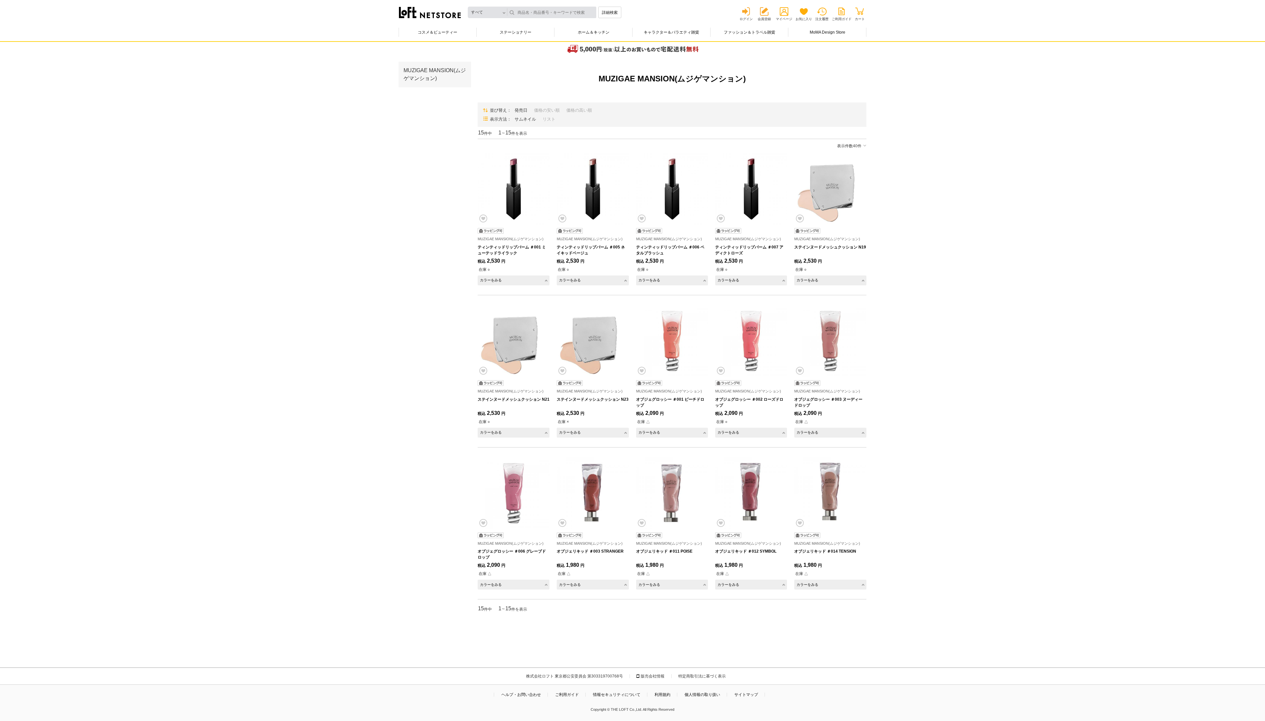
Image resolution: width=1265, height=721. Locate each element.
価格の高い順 (579, 110)
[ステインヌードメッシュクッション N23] (593, 341)
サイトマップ (746, 695)
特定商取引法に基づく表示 (702, 676)
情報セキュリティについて (616, 695)
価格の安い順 (547, 110)
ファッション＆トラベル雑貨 (749, 32)
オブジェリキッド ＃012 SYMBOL (745, 551)
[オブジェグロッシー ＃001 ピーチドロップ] (672, 341)
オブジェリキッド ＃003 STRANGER (590, 551)
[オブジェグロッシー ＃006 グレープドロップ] (513, 493)
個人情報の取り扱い (702, 695)
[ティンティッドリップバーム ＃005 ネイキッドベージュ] (593, 189)
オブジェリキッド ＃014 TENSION (825, 551)
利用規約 (662, 695)
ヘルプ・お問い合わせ (521, 695)
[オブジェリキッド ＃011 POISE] (672, 493)
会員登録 (764, 19)
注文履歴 (822, 19)
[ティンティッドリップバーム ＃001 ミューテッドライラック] (513, 189)
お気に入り (804, 19)
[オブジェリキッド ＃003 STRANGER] (593, 493)
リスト (549, 119)
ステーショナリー (515, 32)
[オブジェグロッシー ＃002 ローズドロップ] (751, 341)
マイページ (784, 19)
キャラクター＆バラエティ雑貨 (671, 32)
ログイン (746, 19)
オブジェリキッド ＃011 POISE (664, 551)
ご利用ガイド (842, 19)
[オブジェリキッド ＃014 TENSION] (830, 493)
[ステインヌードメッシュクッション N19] (830, 189)
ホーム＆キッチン (593, 32)
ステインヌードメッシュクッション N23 (593, 399)
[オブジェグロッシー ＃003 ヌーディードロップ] (830, 341)
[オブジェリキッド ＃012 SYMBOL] (751, 493)
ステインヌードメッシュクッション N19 (830, 247)
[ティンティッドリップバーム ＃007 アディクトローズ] (751, 189)
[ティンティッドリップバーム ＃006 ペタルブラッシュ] (672, 189)
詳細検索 (610, 12)
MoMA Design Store (827, 32)
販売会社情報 (652, 676)
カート (860, 19)
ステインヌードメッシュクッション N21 (513, 399)
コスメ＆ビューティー (437, 32)
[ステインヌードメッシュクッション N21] (513, 341)
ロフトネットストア (430, 12)
